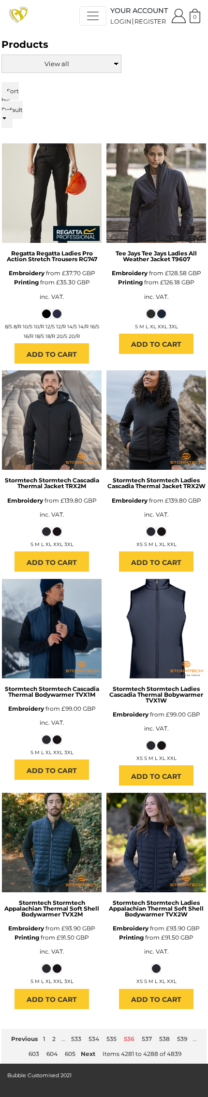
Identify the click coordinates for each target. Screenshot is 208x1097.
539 (182, 1038)
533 (76, 1038)
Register (150, 21)
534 (94, 1038)
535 (111, 1038)
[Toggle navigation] (92, 16)
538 (164, 1038)
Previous (24, 1038)
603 (34, 1053)
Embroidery (27, 273)
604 (52, 1053)
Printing (26, 282)
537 (147, 1038)
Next (88, 1053)
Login (120, 21)
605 (70, 1053)
